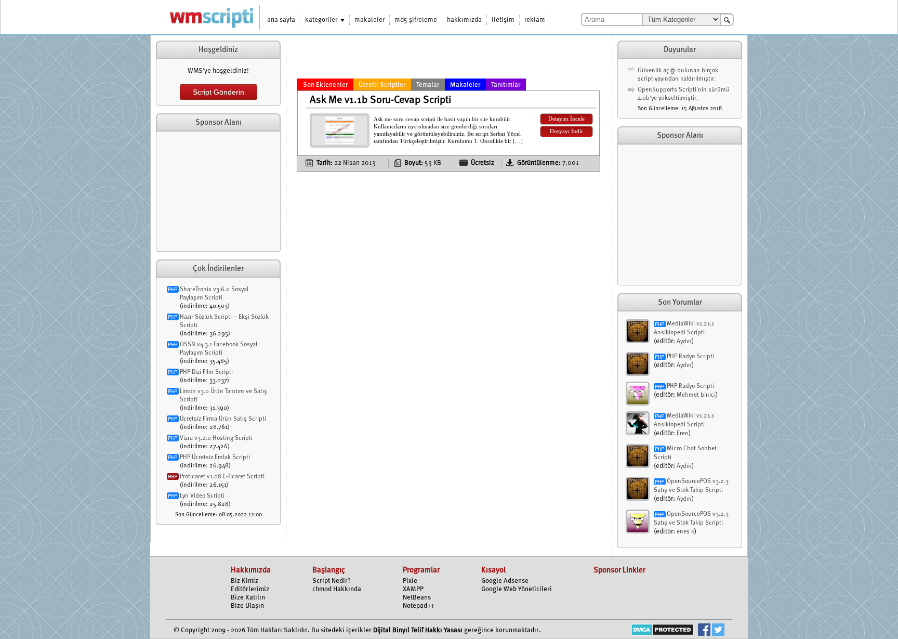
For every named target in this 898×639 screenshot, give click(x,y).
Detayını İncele (566, 119)
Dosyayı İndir (566, 131)
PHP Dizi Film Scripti (206, 372)
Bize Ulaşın (247, 606)
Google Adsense (505, 581)
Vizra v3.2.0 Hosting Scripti (216, 438)
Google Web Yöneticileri (516, 589)
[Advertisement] (218, 191)
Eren (683, 434)
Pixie (410, 581)
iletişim (503, 20)
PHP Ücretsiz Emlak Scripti (215, 457)
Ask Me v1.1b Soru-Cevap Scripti (380, 100)
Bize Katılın (248, 597)
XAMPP (413, 589)
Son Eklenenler (325, 85)
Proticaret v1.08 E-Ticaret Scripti (222, 477)
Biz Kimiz (244, 581)
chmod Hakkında (336, 589)
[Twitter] (718, 630)
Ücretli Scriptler (382, 85)
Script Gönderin (218, 92)
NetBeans (417, 597)
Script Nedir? (331, 581)
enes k (685, 532)
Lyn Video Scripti (202, 496)
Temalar (428, 85)
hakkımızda (464, 20)
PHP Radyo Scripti (690, 357)
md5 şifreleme (415, 20)
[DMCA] (662, 630)
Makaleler (465, 85)
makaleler (369, 20)
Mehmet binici (696, 395)
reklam (534, 20)
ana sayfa (281, 20)
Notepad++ (418, 606)
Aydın (684, 341)
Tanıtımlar (506, 85)
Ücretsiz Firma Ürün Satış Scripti (223, 419)
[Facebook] (704, 630)
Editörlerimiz (250, 589)
